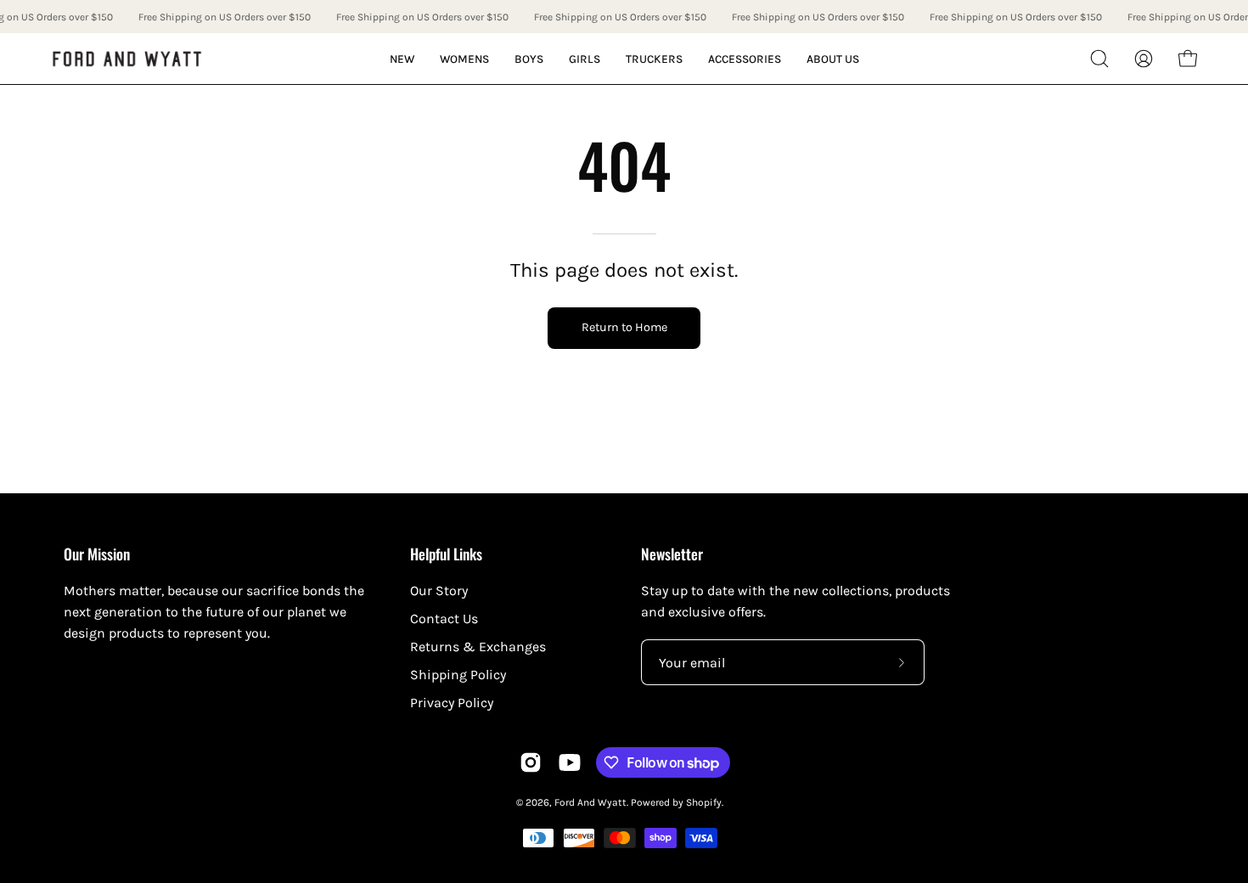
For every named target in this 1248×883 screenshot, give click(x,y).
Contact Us (444, 618)
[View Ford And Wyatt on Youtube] (569, 762)
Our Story (439, 590)
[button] (1099, 58)
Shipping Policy (458, 674)
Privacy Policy (451, 703)
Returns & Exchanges (478, 646)
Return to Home (624, 327)
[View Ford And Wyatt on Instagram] (530, 762)
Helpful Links (446, 553)
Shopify (704, 802)
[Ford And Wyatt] (127, 59)
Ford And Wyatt (590, 802)
